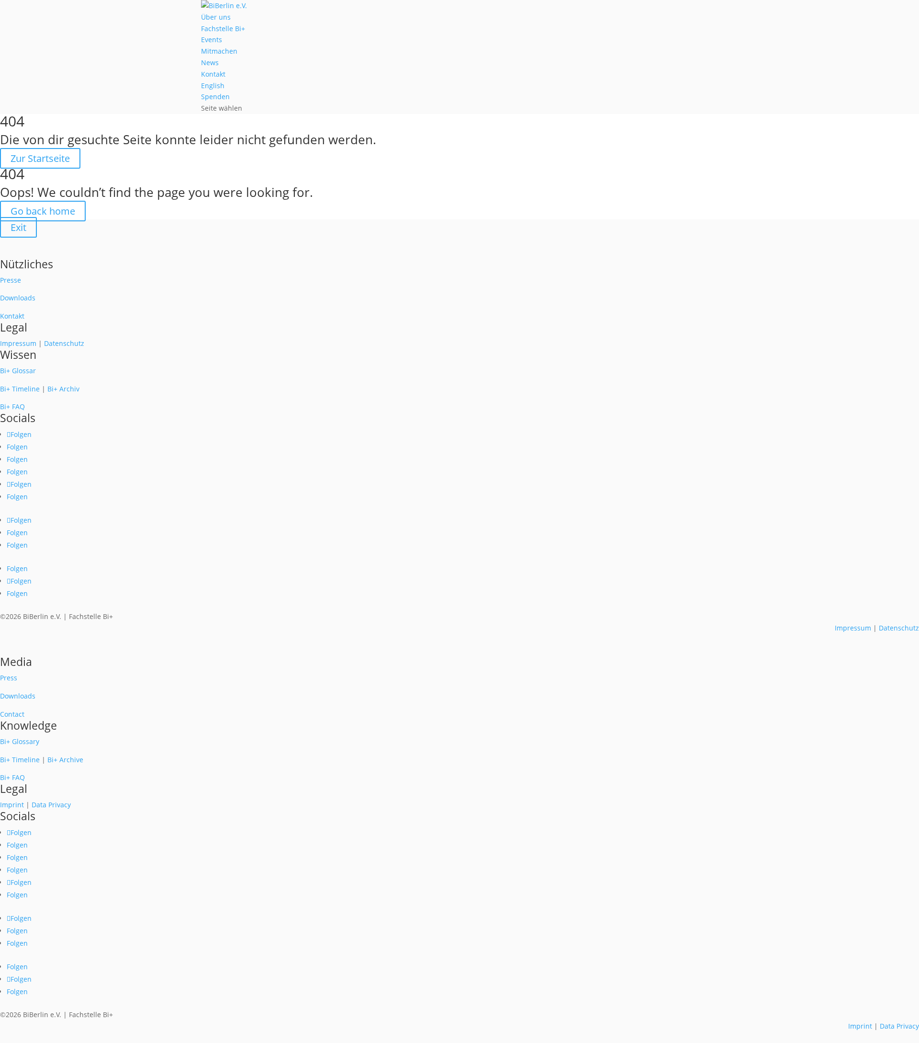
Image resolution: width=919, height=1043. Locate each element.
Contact (12, 714)
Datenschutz (64, 343)
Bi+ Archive (65, 759)
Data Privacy (51, 804)
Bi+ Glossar (18, 370)
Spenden (215, 96)
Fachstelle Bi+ (223, 28)
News (210, 62)
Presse (10, 280)
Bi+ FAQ (12, 406)
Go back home (43, 211)
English (212, 85)
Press (8, 677)
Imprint (12, 804)
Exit (18, 227)
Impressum (18, 343)
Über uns (216, 17)
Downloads (17, 297)
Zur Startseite (40, 158)
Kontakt (213, 74)
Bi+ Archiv (63, 388)
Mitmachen (219, 51)
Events (211, 39)
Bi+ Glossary (19, 741)
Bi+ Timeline (20, 388)
